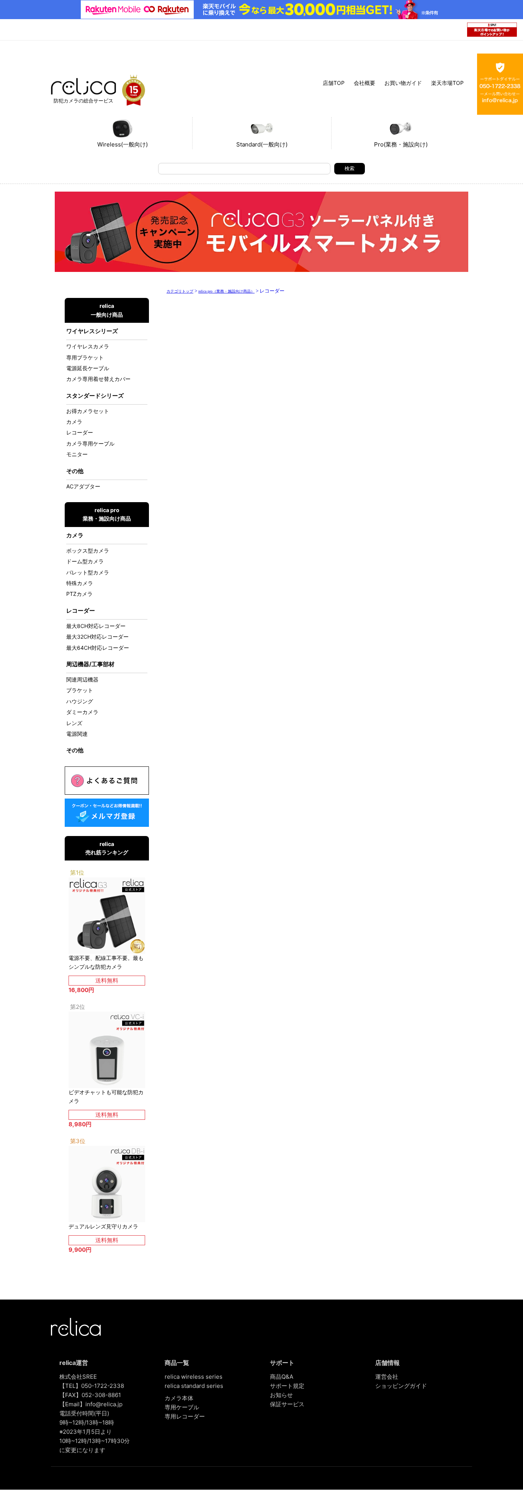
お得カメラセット (87, 411)
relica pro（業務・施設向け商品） (226, 291)
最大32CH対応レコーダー (97, 636)
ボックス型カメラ (87, 550)
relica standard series (194, 1385)
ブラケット (79, 690)
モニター (77, 454)
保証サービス (287, 1404)
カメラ (74, 421)
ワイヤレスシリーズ (92, 331)
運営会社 (386, 1376)
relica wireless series (193, 1376)
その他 (74, 471)
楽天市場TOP (447, 83)
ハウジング (79, 701)
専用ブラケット (85, 357)
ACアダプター (83, 486)
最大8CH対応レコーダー (96, 626)
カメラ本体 (179, 1398)
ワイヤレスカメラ (87, 346)
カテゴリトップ (180, 291)
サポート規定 (287, 1385)
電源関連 (77, 733)
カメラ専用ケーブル (90, 443)
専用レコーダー (185, 1416)
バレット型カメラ (87, 572)
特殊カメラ (79, 583)
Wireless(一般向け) (122, 144)
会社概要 (364, 83)
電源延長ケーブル (87, 368)
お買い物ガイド (403, 83)
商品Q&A (281, 1376)
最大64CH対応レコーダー (97, 647)
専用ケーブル (182, 1407)
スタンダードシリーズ (95, 395)
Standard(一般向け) (262, 144)
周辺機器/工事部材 (90, 664)
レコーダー (79, 432)
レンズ (74, 723)
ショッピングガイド (401, 1385)
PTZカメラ (79, 593)
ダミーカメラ (82, 712)
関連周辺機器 (82, 679)
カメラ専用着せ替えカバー (98, 379)
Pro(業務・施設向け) (401, 144)
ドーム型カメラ (85, 561)
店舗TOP (334, 83)
